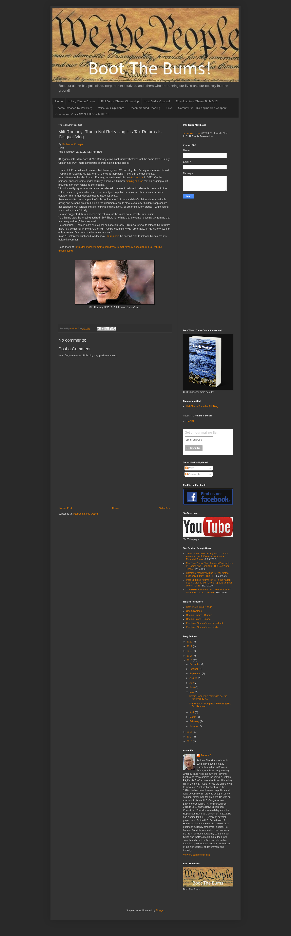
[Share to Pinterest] (114, 329)
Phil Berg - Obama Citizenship (120, 101)
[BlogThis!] (103, 329)
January (194, 726)
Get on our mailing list (201, 432)
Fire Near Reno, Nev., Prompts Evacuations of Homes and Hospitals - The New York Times (209, 566)
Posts (191, 468)
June (192, 687)
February (194, 721)
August (193, 678)
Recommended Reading (145, 107)
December (195, 664)
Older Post (164, 508)
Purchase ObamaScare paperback (204, 623)
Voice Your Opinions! (111, 107)
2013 (190, 741)
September (195, 673)
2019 (190, 646)
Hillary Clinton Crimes (81, 101)
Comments (194, 474)
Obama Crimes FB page (199, 615)
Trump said (113, 236)
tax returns (137, 177)
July (191, 682)
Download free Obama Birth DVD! (197, 101)
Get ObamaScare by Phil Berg (202, 406)
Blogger (160, 910)
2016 (190, 660)
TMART (190, 421)
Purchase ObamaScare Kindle (202, 627)
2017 (190, 655)
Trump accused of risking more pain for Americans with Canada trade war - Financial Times (207, 556)
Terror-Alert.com (192, 133)
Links (169, 107)
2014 (190, 736)
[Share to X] (106, 329)
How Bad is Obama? (157, 101)
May (192, 692)
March (193, 717)
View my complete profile (196, 854)
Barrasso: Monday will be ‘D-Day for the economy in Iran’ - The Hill (207, 574)
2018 (190, 651)
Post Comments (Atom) (85, 513)
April (192, 712)
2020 (190, 641)
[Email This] (99, 329)
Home (59, 101)
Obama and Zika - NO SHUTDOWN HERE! (82, 114)
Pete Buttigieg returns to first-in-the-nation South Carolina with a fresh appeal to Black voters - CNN (209, 583)
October (194, 669)
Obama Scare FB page (198, 619)
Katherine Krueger (72, 144)
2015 (190, 732)
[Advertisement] (114, 474)
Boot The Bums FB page (199, 607)
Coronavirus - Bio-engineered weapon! (202, 107)
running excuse (134, 181)
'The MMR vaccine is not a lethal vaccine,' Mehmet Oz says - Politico (208, 591)
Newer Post (65, 508)
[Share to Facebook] (110, 329)
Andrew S (206, 755)
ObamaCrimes (194, 611)
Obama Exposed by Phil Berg (73, 107)
